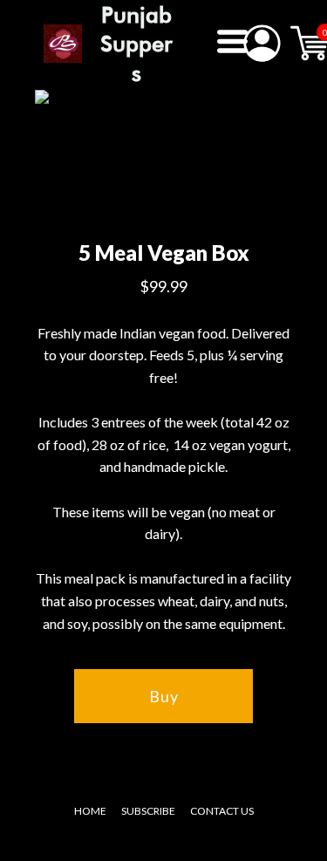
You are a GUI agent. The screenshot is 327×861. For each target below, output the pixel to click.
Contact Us (222, 810)
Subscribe (148, 810)
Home (90, 810)
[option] (159, 159)
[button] (232, 41)
